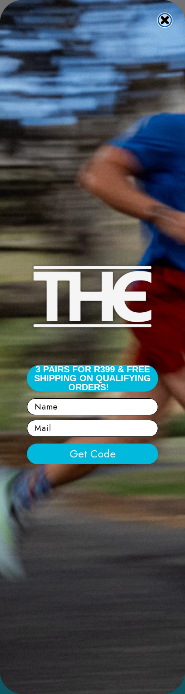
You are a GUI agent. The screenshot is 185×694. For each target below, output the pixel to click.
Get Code (93, 453)
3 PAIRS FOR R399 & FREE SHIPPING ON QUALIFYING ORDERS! (92, 378)
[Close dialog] (165, 20)
